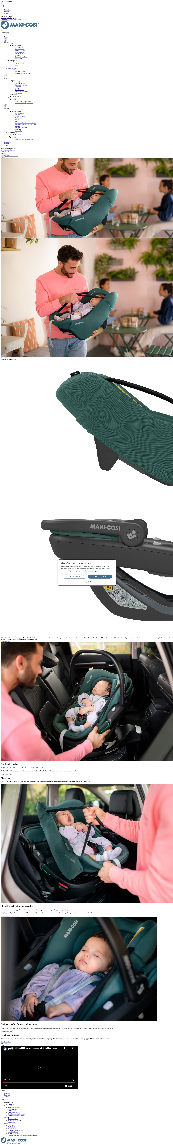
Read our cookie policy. (92, 570)
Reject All (88, 582)
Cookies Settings (74, 576)
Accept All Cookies (99, 576)
